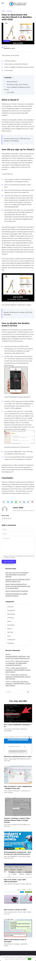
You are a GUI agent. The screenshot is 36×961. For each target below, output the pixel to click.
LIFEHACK (6, 41)
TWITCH (10, 628)
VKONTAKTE (11, 639)
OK (29, 959)
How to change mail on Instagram (16, 591)
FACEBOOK (11, 610)
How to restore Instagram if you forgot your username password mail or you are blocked (17, 586)
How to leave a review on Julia (15, 909)
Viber (9, 636)
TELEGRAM (10, 625)
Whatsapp (10, 643)
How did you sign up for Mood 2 (17, 84)
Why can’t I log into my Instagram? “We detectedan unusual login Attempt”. (17, 574)
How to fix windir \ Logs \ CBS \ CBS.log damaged (15, 880)
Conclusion (10, 92)
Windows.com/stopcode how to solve (17, 756)
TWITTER (10, 632)
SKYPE (9, 621)
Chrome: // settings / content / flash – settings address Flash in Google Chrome (17, 820)
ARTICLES (10, 607)
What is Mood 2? (12, 81)
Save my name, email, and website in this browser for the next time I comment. (19, 556)
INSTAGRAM (11, 614)
